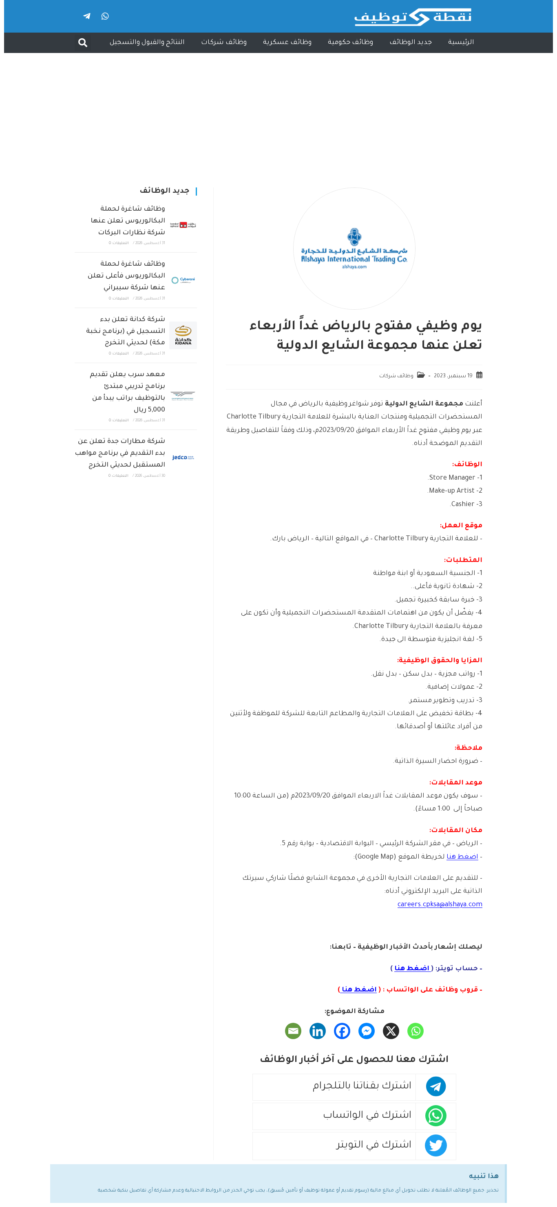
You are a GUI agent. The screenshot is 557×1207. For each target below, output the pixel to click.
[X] (391, 1031)
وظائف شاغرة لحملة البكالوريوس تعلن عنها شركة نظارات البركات (128, 221)
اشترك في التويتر (374, 1146)
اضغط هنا (462, 857)
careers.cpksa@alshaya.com (440, 905)
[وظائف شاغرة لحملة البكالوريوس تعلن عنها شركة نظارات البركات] (183, 225)
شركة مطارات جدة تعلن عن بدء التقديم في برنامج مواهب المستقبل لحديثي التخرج (120, 453)
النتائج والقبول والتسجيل (147, 42)
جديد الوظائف (410, 42)
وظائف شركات (224, 42)
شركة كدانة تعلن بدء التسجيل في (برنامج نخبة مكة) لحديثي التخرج (125, 331)
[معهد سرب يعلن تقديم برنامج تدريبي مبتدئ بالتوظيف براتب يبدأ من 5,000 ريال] (183, 396)
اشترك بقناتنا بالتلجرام (362, 1086)
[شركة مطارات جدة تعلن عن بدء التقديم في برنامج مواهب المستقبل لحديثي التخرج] (183, 457)
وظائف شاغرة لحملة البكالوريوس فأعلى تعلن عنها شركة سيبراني (126, 276)
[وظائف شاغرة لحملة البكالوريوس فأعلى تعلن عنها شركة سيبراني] (183, 280)
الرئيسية (461, 42)
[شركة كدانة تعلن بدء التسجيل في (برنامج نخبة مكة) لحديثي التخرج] (183, 335)
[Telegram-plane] (87, 16)
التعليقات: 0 (119, 244)
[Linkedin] (317, 1031)
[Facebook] (342, 1031)
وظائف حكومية (350, 42)
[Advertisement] (278, 114)
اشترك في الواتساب (367, 1116)
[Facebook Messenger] (366, 1031)
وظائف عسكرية (287, 42)
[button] (83, 43)
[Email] (293, 1031)
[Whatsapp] (105, 16)
